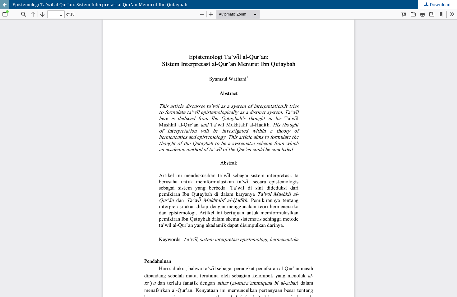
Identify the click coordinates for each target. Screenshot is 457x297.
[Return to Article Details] (4, 4)
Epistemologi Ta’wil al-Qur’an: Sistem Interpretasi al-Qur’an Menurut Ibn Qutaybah (99, 4)
